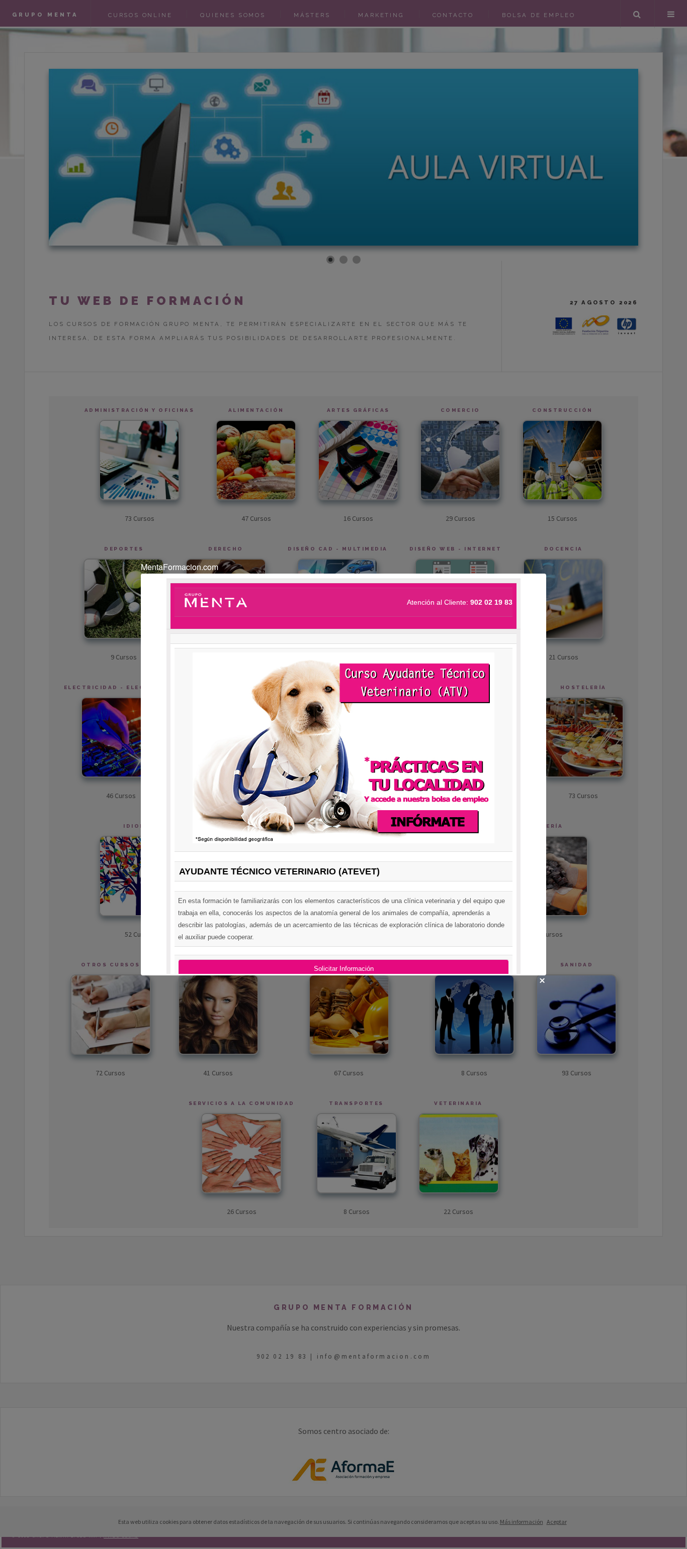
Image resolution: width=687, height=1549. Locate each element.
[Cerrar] (542, 980)
